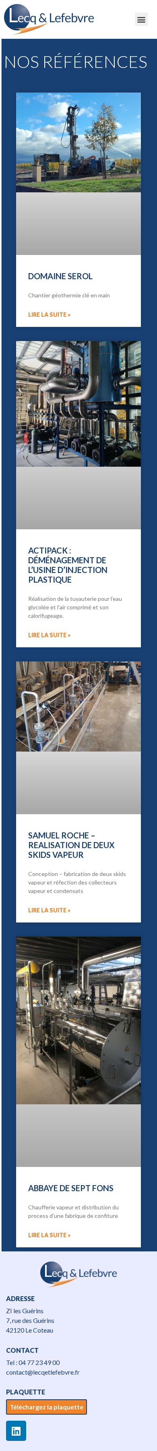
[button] (141, 19)
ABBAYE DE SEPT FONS (71, 1188)
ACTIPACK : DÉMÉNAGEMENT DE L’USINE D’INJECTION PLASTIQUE (67, 564)
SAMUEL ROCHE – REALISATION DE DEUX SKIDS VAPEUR (71, 844)
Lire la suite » (49, 314)
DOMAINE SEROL (60, 276)
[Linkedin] (16, 1431)
